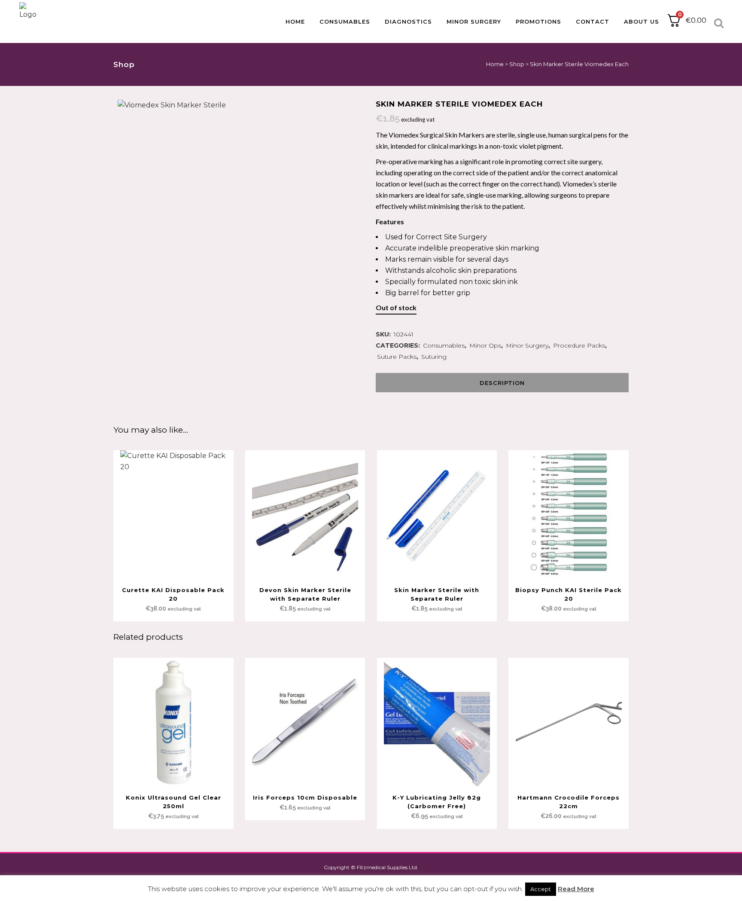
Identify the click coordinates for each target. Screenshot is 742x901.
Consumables (444, 345)
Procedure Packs (579, 345)
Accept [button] (540, 889)
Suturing (434, 356)
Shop (516, 64)
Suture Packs (397, 356)
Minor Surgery (527, 345)
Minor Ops (485, 345)
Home (495, 64)
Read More (576, 889)
